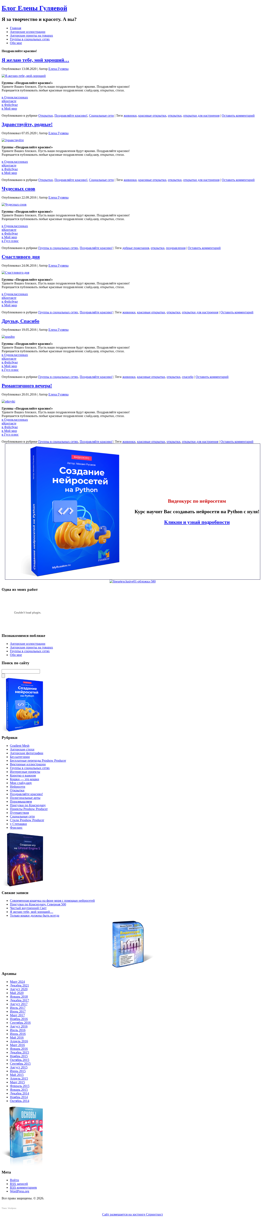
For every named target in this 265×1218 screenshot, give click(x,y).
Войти (14, 1180)
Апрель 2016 (19, 1041)
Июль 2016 (17, 1030)
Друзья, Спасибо (20, 321)
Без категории (20, 757)
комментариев (23, 1187)
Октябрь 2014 (19, 1101)
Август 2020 (19, 989)
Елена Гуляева (58, 69)
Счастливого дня (21, 256)
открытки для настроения (201, 115)
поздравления (176, 248)
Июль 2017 (17, 1007)
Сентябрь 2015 (20, 1063)
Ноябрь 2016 (19, 1019)
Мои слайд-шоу (21, 783)
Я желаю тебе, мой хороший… (35, 60)
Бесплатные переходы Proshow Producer (38, 760)
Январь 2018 (19, 996)
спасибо (187, 377)
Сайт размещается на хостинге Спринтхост (132, 1214)
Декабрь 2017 (19, 1000)
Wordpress (12, 1208)
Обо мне (16, 43)
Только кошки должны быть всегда (34, 915)
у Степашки (18, 824)
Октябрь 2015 (19, 1060)
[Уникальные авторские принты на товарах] (133, 581)
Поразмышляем (21, 801)
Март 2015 (17, 1082)
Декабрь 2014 (19, 1093)
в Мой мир (9, 108)
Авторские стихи (22, 749)
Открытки (45, 115)
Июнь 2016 (18, 1034)
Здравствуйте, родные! (27, 124)
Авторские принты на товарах (31, 35)
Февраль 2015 (19, 1086)
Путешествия (19, 812)
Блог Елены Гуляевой (34, 8)
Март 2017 (17, 1015)
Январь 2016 (19, 1048)
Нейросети (17, 786)
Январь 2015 (19, 1089)
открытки (175, 115)
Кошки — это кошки (24, 779)
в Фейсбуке (10, 105)
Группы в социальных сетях (30, 39)
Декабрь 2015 (19, 1052)
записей (19, 1184)
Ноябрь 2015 (19, 1056)
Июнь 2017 (18, 1011)
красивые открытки (152, 115)
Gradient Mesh (19, 745)
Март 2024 (17, 981)
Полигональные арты (25, 798)
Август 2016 (19, 1026)
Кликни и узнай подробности (197, 522)
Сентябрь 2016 (20, 1022)
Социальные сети (101, 115)
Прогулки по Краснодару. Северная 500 (38, 904)
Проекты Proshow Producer (29, 809)
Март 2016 (17, 1045)
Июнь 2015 (18, 1071)
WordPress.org (19, 1191)
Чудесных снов (18, 188)
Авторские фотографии (26, 753)
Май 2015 (17, 1075)
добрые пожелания (135, 248)
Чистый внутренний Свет (28, 908)
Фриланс (16, 827)
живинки (130, 115)
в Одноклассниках (15, 97)
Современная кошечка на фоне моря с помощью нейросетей (52, 900)
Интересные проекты (25, 771)
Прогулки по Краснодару (28, 805)
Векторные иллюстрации (28, 764)
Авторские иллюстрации (27, 32)
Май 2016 (17, 1037)
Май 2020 (17, 993)
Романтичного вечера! (27, 385)
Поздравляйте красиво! (70, 115)
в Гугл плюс (10, 241)
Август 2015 (19, 1067)
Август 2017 (19, 1004)
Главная (15, 28)
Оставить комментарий (238, 115)
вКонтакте (9, 101)
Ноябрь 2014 (19, 1097)
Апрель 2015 (19, 1078)
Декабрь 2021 (19, 985)
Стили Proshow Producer (27, 820)
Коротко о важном (23, 775)
